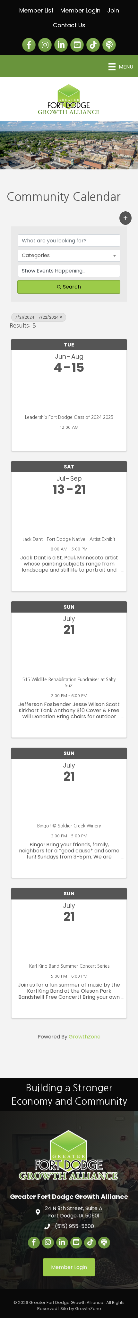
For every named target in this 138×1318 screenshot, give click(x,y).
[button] (125, 218)
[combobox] (69, 255)
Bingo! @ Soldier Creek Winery (69, 826)
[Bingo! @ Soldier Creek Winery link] (69, 801)
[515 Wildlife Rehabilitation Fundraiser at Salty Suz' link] (69, 655)
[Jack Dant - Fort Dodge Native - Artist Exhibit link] (69, 514)
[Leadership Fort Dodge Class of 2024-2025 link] (69, 392)
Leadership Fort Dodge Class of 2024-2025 (69, 417)
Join (113, 10)
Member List (36, 10)
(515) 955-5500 (74, 1226)
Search (72, 286)
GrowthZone (84, 1036)
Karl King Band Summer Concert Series (69, 966)
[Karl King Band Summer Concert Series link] (69, 941)
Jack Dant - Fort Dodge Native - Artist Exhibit (69, 539)
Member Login (80, 10)
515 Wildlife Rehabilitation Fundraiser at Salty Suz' (69, 682)
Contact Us (69, 25)
